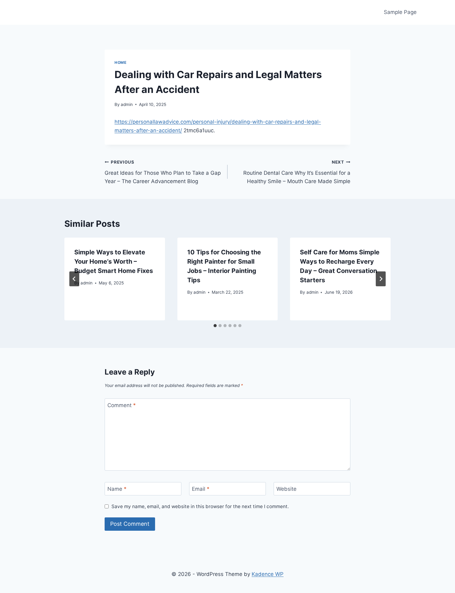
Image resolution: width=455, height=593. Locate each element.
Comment (121, 405)
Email (201, 489)
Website (286, 489)
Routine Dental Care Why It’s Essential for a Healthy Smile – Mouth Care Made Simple (296, 172)
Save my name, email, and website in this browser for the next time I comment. (200, 506)
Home (120, 62)
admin (127, 104)
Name (117, 489)
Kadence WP (268, 574)
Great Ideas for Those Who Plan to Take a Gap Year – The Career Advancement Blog (163, 172)
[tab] (215, 325)
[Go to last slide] (74, 278)
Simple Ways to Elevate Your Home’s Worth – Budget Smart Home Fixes (113, 261)
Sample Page (400, 12)
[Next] (381, 278)
